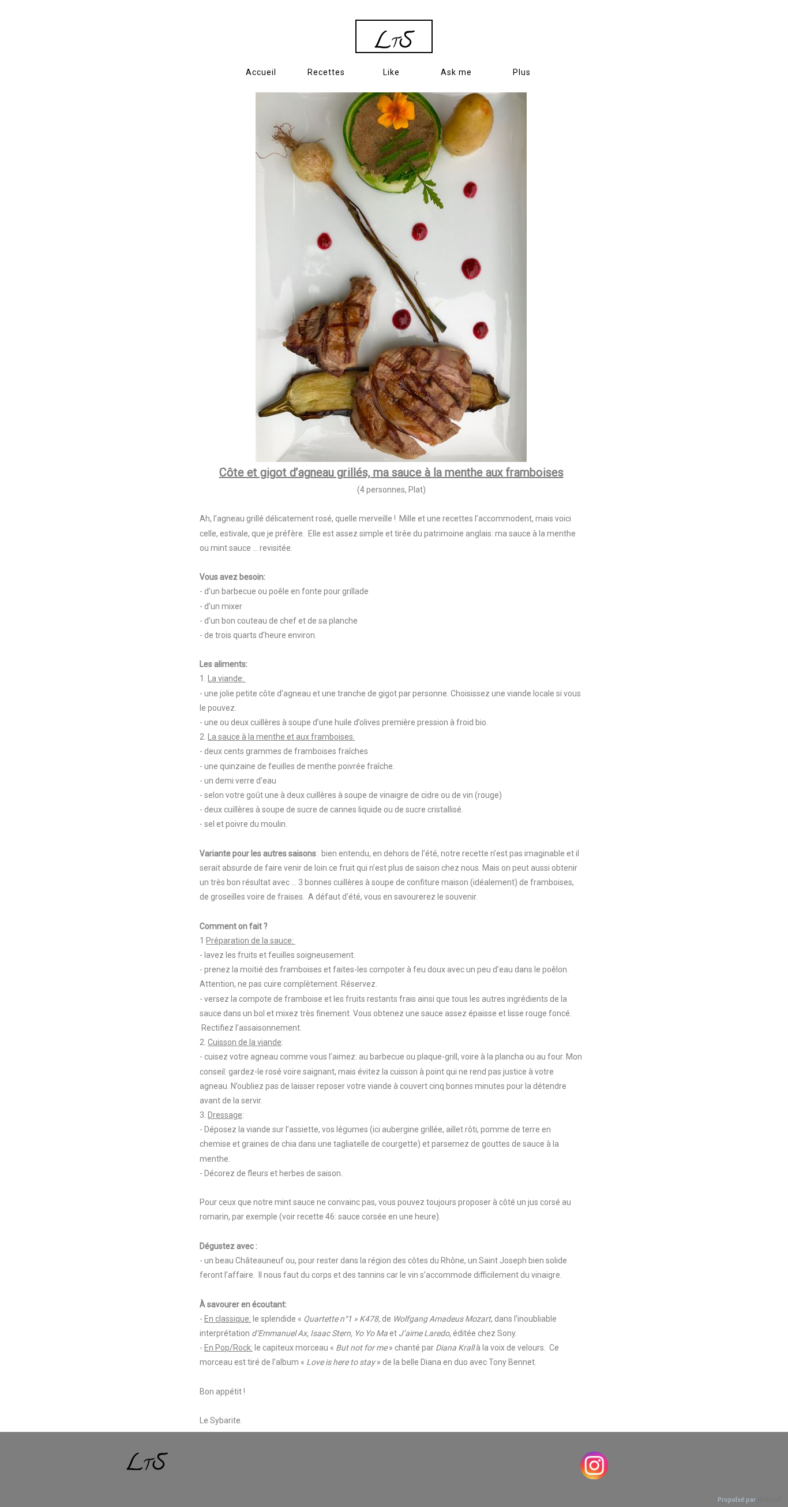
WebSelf (769, 1499)
